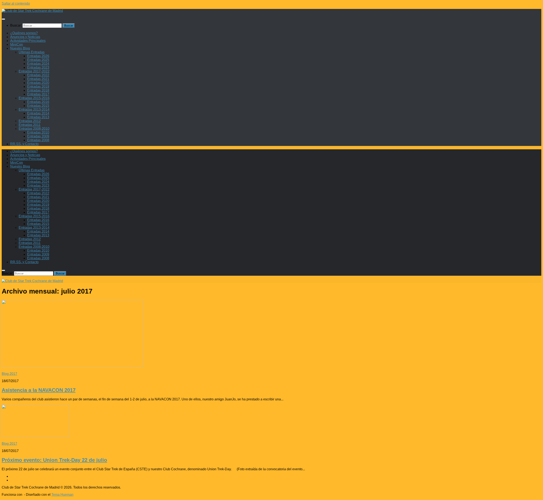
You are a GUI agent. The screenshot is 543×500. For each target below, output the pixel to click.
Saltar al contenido (16, 3)
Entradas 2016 (38, 102)
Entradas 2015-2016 (34, 98)
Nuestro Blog (20, 48)
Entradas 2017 (38, 94)
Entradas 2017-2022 (34, 71)
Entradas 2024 (38, 63)
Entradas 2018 (38, 90)
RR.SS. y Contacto (24, 144)
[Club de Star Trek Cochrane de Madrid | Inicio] (32, 11)
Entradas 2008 (38, 140)
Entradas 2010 (38, 132)
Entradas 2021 (38, 79)
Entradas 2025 (38, 60)
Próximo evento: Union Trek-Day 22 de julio (54, 460)
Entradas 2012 (30, 121)
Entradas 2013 (38, 117)
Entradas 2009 (38, 136)
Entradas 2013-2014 (34, 109)
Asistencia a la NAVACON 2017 (39, 390)
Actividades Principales (28, 40)
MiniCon (16, 44)
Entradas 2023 (38, 67)
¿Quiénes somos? (24, 33)
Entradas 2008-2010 (34, 128)
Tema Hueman (62, 494)
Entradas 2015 (38, 105)
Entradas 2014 (38, 113)
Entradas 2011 (30, 125)
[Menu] (3, 19)
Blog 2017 (9, 374)
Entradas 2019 (38, 86)
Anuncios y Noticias (25, 37)
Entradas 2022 (38, 75)
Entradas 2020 (38, 83)
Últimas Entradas (32, 52)
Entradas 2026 (38, 56)
